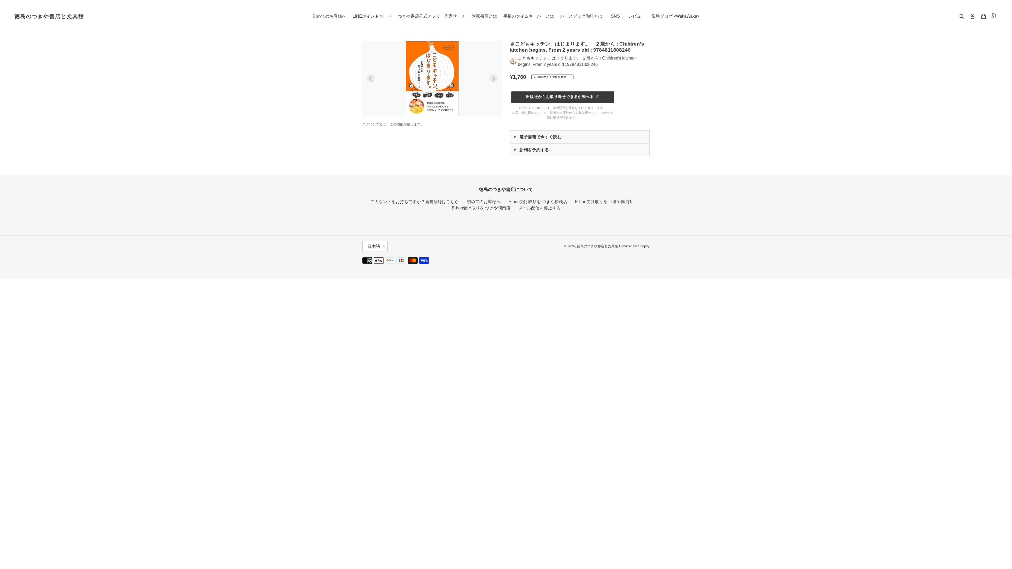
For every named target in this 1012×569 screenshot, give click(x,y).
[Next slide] (493, 78)
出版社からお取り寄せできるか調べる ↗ (562, 97)
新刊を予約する (534, 150)
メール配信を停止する (539, 208)
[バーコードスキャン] (993, 16)
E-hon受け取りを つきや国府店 (604, 201)
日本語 (373, 246)
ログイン (369, 124)
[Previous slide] (371, 78)
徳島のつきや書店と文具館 (49, 16)
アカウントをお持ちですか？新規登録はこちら (414, 201)
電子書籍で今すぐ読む (540, 137)
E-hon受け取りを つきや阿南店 (481, 208)
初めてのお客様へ (483, 201)
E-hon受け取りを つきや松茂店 (537, 201)
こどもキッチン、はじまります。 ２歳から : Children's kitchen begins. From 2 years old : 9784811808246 (577, 61)
